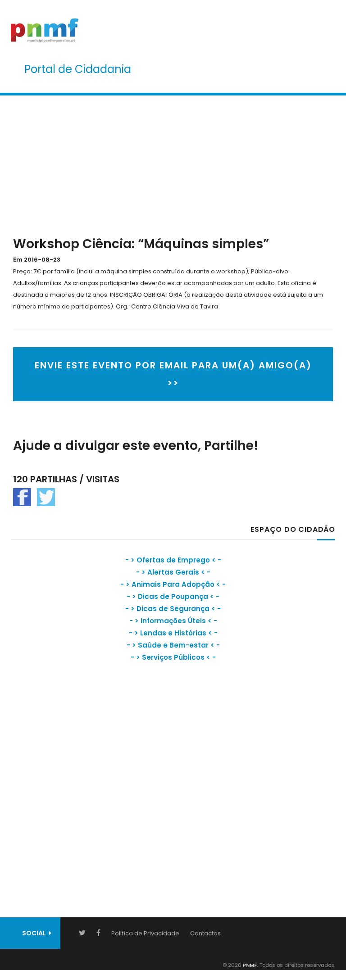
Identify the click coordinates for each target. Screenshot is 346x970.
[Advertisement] (173, 164)
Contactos (205, 933)
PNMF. (249, 965)
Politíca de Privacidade (145, 933)
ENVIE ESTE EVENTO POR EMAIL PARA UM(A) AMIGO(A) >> (173, 374)
